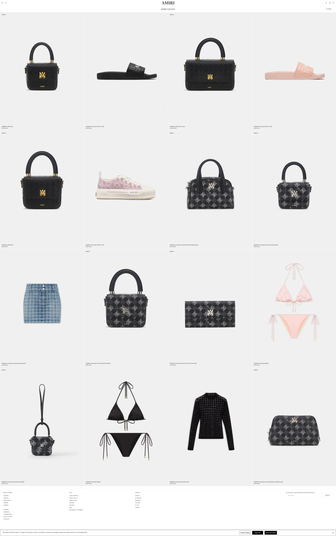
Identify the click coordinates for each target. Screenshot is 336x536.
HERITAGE (6, 498)
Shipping (71, 502)
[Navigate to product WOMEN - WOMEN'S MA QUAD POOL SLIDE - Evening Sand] (294, 68)
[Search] (5, 2)
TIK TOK (137, 505)
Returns (71, 505)
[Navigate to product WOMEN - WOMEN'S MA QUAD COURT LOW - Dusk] (126, 187)
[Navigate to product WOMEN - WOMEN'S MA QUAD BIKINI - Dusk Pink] (294, 305)
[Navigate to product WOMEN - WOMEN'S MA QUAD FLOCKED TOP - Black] (210, 424)
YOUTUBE (137, 502)
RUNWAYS (6, 509)
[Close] (333, 533)
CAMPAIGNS (6, 511)
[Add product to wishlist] (81, 15)
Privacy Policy (73, 498)
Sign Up (327, 495)
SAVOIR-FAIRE (7, 500)
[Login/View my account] (326, 3)
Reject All (257, 532)
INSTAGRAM (138, 498)
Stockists (6, 519)
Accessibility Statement (76, 509)
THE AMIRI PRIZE (8, 514)
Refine (329, 9)
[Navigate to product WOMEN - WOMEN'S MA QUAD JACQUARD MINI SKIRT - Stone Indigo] (42, 305)
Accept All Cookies (271, 532)
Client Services (73, 495)
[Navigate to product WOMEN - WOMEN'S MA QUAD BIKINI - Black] (126, 424)
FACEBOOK (138, 500)
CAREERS (6, 505)
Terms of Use (73, 500)
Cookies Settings (245, 532)
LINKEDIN (137, 507)
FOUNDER (6, 495)
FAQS (70, 507)
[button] (2, 2)
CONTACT (137, 495)
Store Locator (8, 516)
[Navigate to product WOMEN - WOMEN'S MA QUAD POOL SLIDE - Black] (126, 68)
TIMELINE (6, 502)
